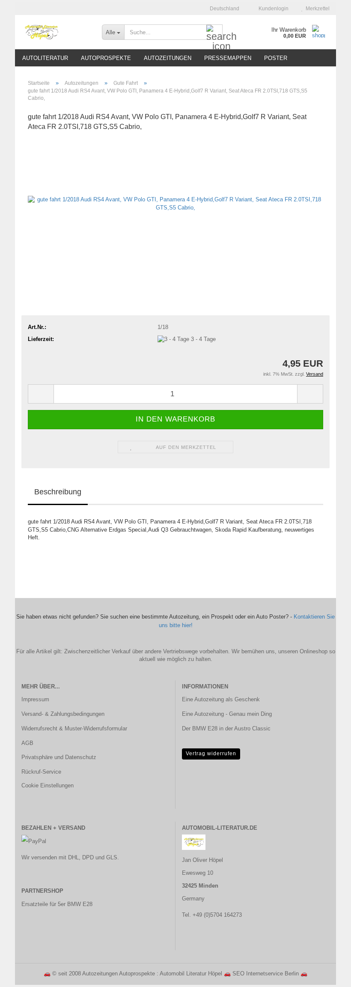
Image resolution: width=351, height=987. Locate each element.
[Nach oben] (327, 974)
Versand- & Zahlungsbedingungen (62, 714)
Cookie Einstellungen (47, 785)
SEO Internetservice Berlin (265, 973)
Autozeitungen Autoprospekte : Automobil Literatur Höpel (152, 973)
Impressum (35, 699)
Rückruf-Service (41, 772)
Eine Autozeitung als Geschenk (221, 699)
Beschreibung (57, 492)
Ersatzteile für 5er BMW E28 (56, 904)
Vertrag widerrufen (211, 754)
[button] (222, 8)
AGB (27, 743)
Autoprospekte (106, 58)
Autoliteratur (45, 58)
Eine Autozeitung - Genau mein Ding (227, 714)
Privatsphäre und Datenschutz (58, 757)
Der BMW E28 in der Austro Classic (226, 728)
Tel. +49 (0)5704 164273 (212, 915)
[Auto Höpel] (55, 32)
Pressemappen (227, 58)
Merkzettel (316, 9)
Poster (275, 58)
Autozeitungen (167, 58)
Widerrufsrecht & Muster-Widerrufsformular (74, 728)
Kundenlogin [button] (272, 9)
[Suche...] (214, 32)
